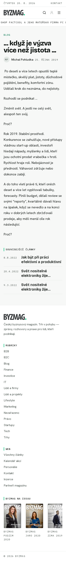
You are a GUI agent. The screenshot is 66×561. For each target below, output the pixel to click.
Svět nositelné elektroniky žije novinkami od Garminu (40, 275)
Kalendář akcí (12, 461)
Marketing (10, 406)
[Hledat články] (44, 12)
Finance (8, 369)
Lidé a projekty (13, 394)
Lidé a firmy (11, 388)
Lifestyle (9, 400)
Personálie (10, 467)
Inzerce (8, 479)
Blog (7, 34)
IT (5, 382)
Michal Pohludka (22, 60)
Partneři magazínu (15, 485)
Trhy (7, 437)
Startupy (9, 425)
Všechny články (13, 455)
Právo (7, 419)
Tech (7, 431)
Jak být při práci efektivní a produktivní (41, 259)
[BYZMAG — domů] (14, 12)
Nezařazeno (11, 413)
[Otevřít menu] (59, 12)
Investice (9, 376)
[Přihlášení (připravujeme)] (51, 12)
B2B (6, 351)
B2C (6, 357)
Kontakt (56, 3)
